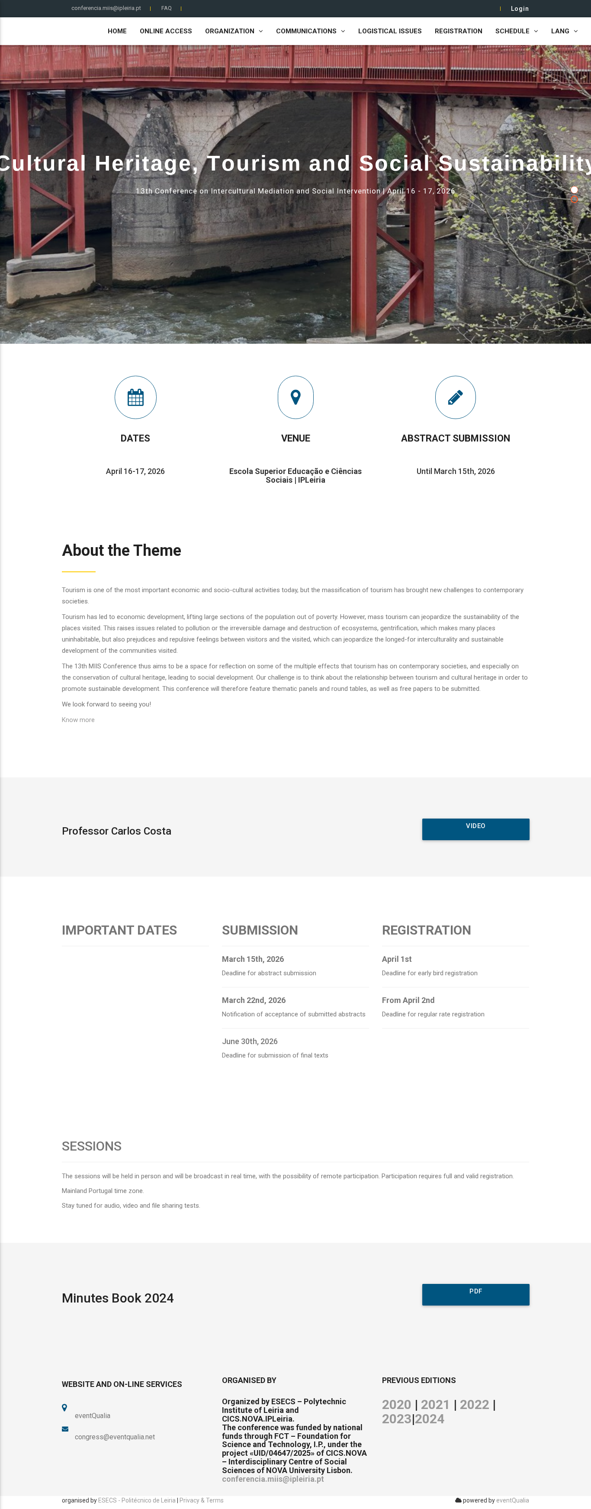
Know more (78, 720)
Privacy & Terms (202, 1500)
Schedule (512, 31)
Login (520, 8)
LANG (560, 31)
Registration (458, 31)
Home (117, 31)
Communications (306, 31)
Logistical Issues (390, 31)
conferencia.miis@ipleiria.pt (106, 8)
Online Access (166, 31)
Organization (229, 31)
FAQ (166, 8)
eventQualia (512, 1500)
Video (476, 826)
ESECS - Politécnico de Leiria (137, 1500)
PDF (475, 1291)
